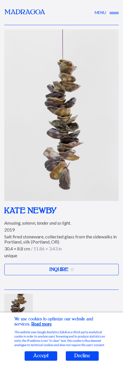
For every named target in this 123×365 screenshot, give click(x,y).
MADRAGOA (24, 12)
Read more (41, 324)
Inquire (58, 270)
